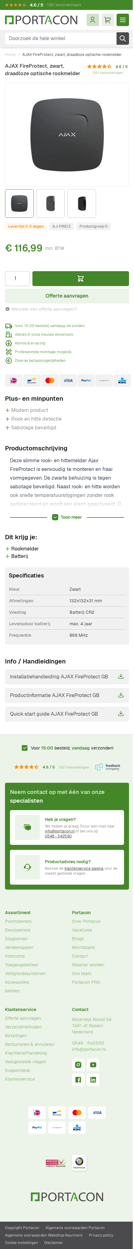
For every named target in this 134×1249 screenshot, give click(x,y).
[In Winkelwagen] (80, 278)
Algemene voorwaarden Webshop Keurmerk (44, 1235)
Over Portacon (86, 921)
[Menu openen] (123, 20)
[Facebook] (78, 1080)
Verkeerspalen (19, 947)
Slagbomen (16, 938)
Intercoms (15, 956)
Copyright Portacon (22, 1227)
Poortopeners (18, 921)
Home (10, 54)
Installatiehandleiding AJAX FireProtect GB (59, 676)
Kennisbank (83, 947)
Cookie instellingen (21, 1242)
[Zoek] (123, 38)
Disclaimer (53, 1242)
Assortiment (18, 912)
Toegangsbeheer (21, 965)
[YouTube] (93, 1065)
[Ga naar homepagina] (41, 20)
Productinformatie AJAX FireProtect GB (54, 695)
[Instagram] (78, 1065)
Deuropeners (17, 930)
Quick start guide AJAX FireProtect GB (54, 714)
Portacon (81, 912)
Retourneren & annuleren (30, 1044)
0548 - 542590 (58, 836)
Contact (80, 956)
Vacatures (82, 930)
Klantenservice (20, 1009)
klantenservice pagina (84, 868)
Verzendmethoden (23, 1027)
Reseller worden (88, 965)
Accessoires (17, 982)
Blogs (78, 938)
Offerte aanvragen (23, 1018)
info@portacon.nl (59, 831)
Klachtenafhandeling (26, 1053)
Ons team (81, 973)
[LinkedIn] (93, 1080)
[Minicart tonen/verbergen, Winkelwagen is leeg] (108, 20)
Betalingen (16, 1035)
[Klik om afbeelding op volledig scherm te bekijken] (67, 135)
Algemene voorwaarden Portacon (75, 1227)
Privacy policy (101, 1235)
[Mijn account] (93, 20)
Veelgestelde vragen (25, 1061)
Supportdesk (17, 1070)
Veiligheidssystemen (25, 973)
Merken (12, 991)
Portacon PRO (86, 982)
